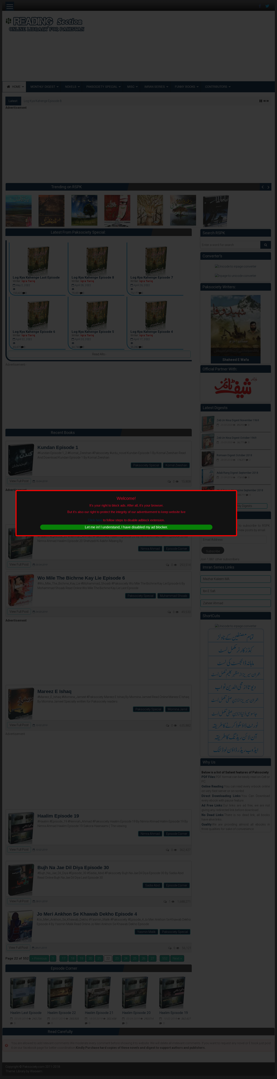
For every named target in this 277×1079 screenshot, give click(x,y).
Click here (95, 520)
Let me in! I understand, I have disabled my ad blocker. (126, 527)
